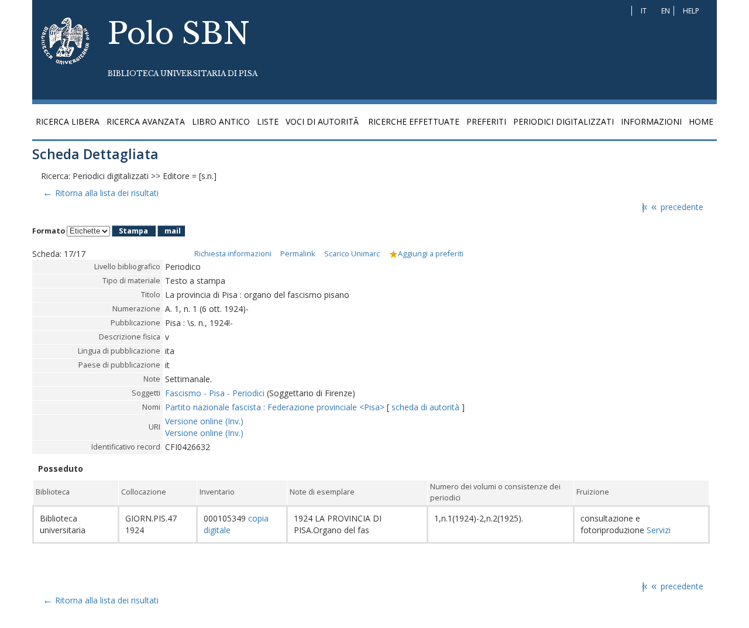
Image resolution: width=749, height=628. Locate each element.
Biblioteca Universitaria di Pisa (182, 73)
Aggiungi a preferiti (430, 254)
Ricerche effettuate (413, 121)
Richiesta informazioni (233, 254)
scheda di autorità (426, 407)
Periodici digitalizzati (563, 121)
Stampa (133, 231)
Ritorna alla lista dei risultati (100, 192)
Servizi (657, 530)
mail (172, 231)
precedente (677, 206)
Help (691, 11)
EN (665, 11)
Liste (268, 121)
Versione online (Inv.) (204, 421)
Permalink (297, 254)
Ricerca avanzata (145, 121)
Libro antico (221, 121)
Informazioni (651, 121)
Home (701, 121)
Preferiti (486, 121)
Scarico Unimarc (352, 254)
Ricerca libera (67, 121)
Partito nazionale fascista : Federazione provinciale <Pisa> (274, 407)
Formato (48, 231)
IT (644, 11)
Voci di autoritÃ (323, 121)
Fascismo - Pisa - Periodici (214, 393)
